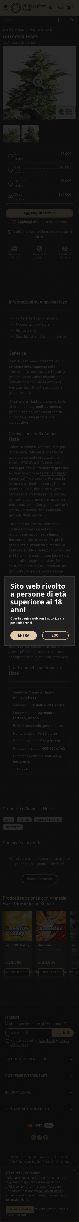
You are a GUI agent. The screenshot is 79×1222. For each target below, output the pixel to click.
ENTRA (23, 635)
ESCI (55, 635)
